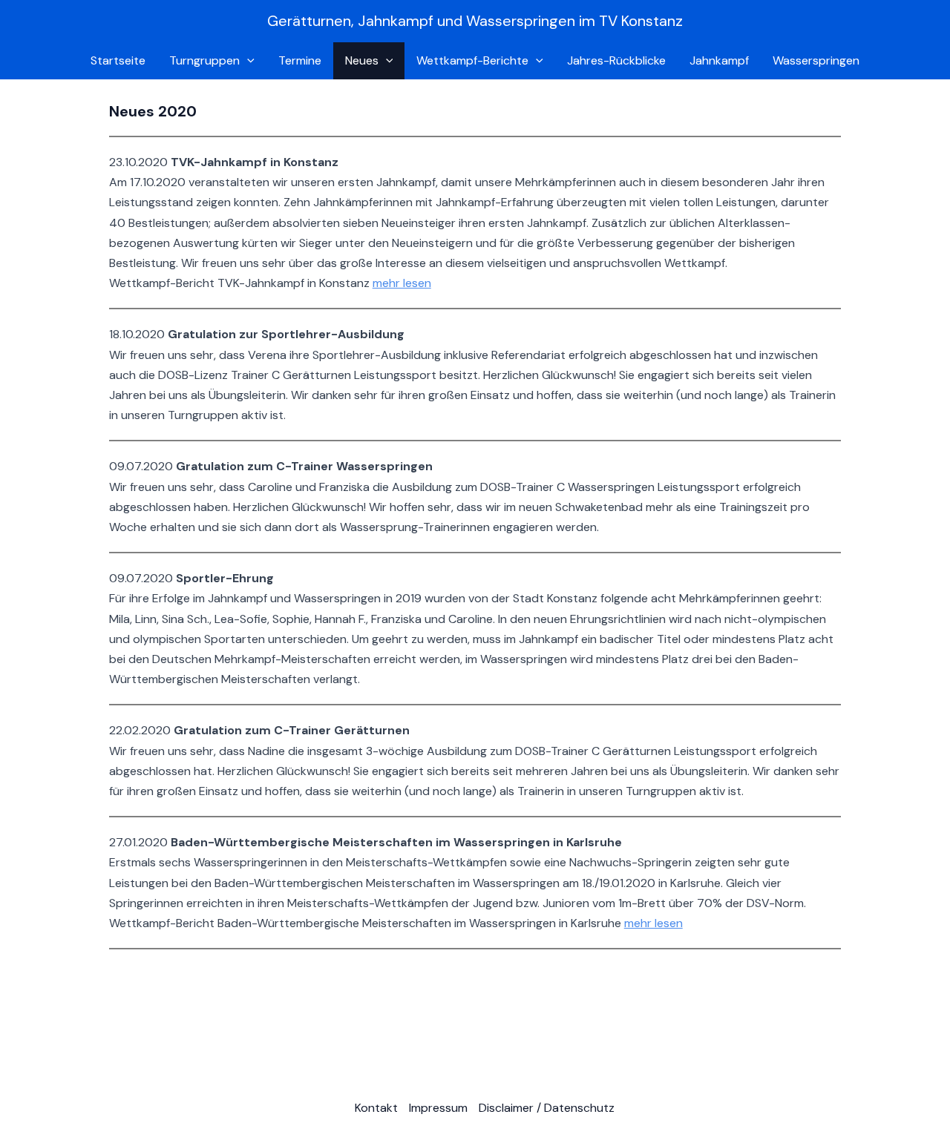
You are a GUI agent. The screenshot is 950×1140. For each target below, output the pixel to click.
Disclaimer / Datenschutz (547, 1108)
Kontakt (376, 1108)
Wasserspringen (816, 60)
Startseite (118, 60)
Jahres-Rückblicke (616, 60)
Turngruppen (204, 60)
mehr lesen (402, 283)
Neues (362, 60)
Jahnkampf (719, 60)
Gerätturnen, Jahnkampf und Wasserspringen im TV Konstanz (475, 20)
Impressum (438, 1108)
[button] (247, 60)
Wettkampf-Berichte (472, 60)
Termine (299, 60)
